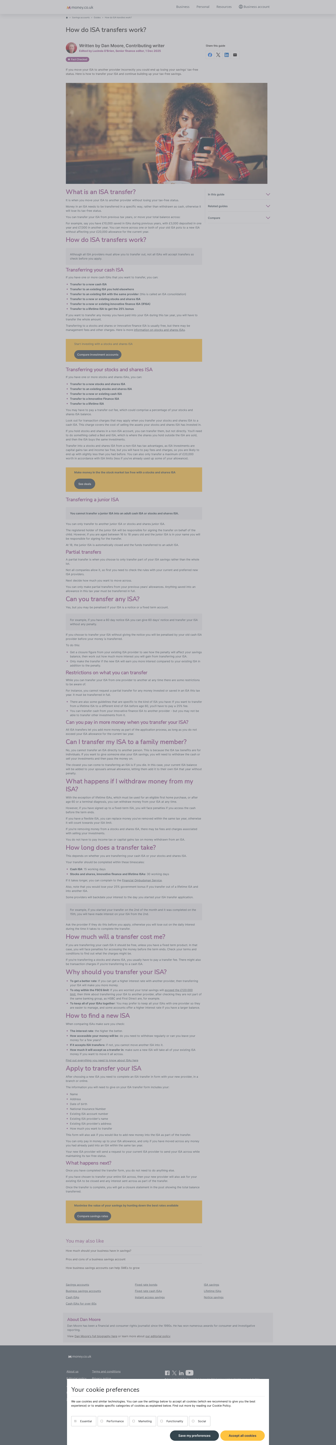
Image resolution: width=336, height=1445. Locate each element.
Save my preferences (194, 1435)
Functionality (174, 1421)
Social (201, 1421)
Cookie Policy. (221, 1405)
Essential (85, 1421)
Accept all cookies (242, 1435)
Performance (115, 1421)
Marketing (145, 1421)
